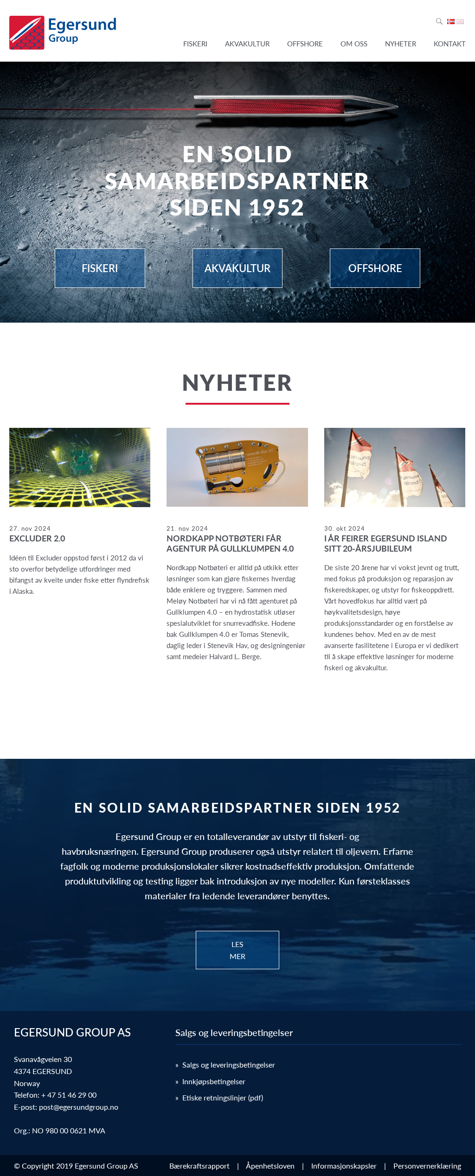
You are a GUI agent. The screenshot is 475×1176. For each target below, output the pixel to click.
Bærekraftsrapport (201, 1165)
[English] (460, 21)
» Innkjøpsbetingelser (210, 1081)
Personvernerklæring (427, 1165)
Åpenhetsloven (272, 1165)
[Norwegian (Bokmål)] (451, 21)
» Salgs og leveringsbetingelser (225, 1064)
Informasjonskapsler (345, 1165)
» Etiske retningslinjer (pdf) (219, 1097)
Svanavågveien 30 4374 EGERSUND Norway (43, 1071)
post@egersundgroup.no (78, 1106)
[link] (79, 512)
